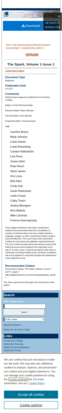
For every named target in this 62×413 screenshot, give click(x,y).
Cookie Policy (36, 383)
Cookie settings (18, 379)
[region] (31, 383)
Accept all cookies (31, 394)
